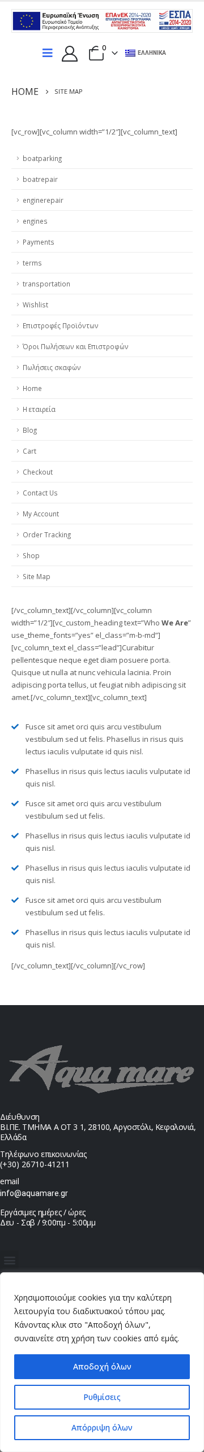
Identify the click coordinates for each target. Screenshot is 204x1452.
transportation (46, 283)
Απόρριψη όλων (102, 1427)
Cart (29, 450)
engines (35, 220)
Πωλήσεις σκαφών (52, 367)
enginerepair (43, 200)
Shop (31, 555)
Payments (38, 241)
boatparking (42, 158)
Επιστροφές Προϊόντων (61, 325)
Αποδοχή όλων (102, 1366)
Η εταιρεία (39, 409)
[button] (9, 1259)
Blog (30, 429)
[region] (102, 1362)
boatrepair (40, 179)
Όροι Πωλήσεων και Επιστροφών (76, 346)
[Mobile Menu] (47, 53)
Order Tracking (47, 534)
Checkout (38, 471)
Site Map (36, 576)
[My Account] (69, 53)
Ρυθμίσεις (102, 1397)
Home (32, 388)
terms (32, 262)
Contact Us (40, 492)
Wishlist (35, 304)
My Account (41, 513)
